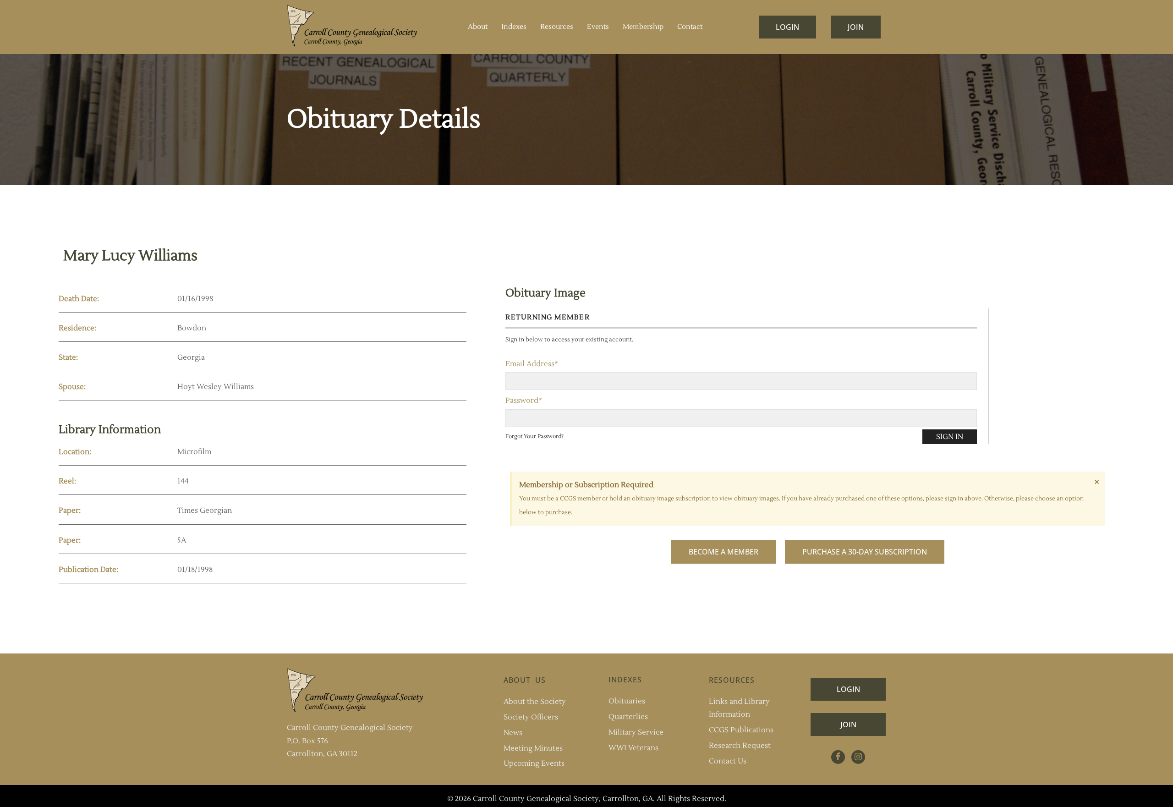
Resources (556, 26)
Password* (523, 400)
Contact (689, 26)
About (478, 26)
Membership (643, 26)
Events (598, 26)
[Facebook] (838, 757)
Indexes (513, 26)
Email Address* (531, 363)
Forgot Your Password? (534, 436)
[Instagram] (858, 757)
